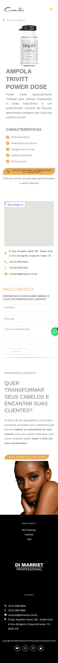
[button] (51, 9)
